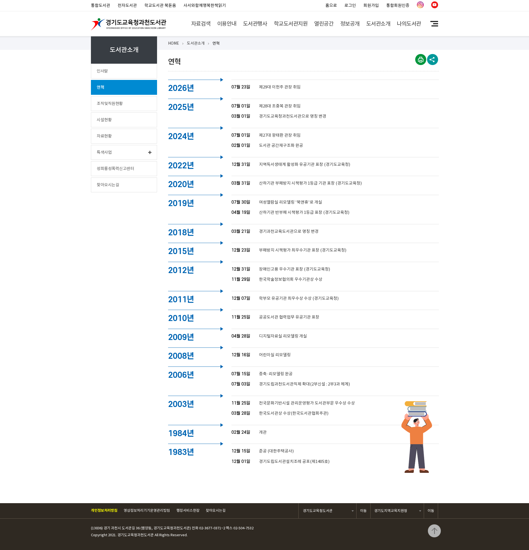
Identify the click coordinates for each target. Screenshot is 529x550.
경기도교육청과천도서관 (128, 24)
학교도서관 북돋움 (160, 5)
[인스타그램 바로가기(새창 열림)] (420, 6)
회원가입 (371, 5)
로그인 (350, 5)
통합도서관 (100, 5)
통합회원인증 (397, 5)
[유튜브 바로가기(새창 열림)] (434, 6)
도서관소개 (196, 43)
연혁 (216, 43)
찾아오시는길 (216, 510)
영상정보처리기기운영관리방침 (147, 510)
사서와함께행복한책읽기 (204, 5)
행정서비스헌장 (187, 510)
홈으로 (331, 5)
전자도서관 (127, 5)
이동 (363, 510)
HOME (173, 43)
